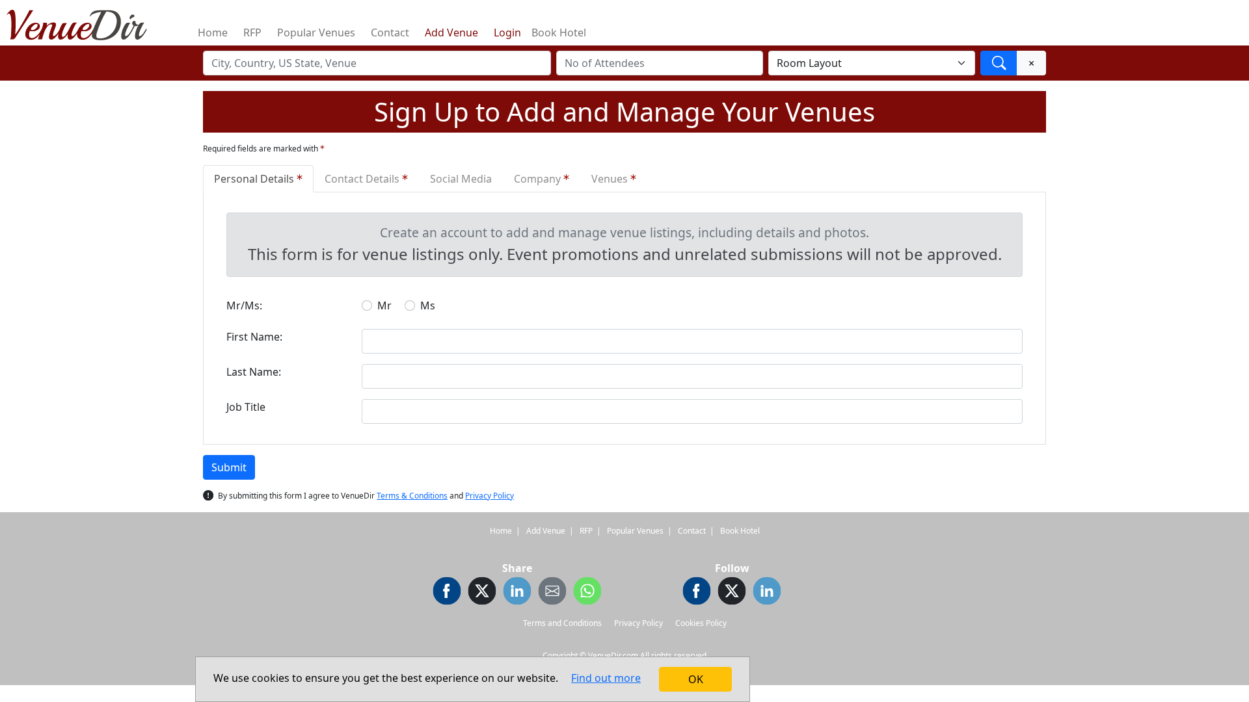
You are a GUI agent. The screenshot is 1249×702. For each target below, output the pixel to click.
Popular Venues (316, 32)
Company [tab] (538, 179)
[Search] (998, 63)
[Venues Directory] (83, 23)
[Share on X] (482, 592)
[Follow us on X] (732, 592)
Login (507, 32)
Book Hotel (558, 32)
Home (213, 32)
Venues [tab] (610, 179)
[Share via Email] (552, 592)
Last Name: (253, 372)
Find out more (606, 678)
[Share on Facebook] (447, 592)
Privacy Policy (489, 495)
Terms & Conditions (412, 495)
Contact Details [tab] (363, 179)
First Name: (254, 337)
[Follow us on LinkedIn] (767, 592)
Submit (229, 467)
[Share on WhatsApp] (587, 592)
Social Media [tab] (461, 179)
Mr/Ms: (244, 305)
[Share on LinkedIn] (517, 592)
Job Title (245, 407)
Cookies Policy (701, 623)
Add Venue (451, 32)
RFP (252, 32)
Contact (390, 32)
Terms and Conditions (562, 623)
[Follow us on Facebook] (696, 592)
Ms (427, 305)
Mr (384, 305)
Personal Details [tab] (255, 179)
